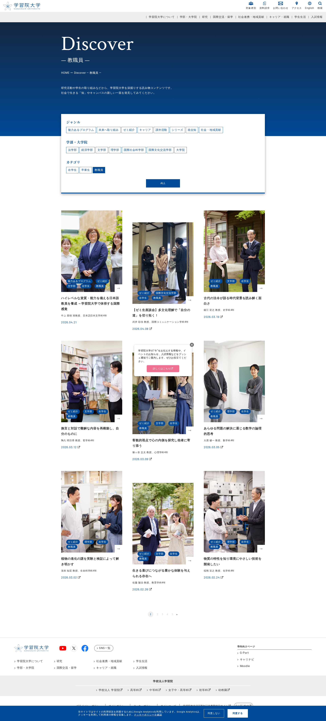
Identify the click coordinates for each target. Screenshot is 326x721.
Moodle (245, 666)
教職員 (99, 170)
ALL (163, 183)
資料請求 (264, 8)
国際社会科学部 (134, 150)
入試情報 (317, 17)
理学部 (115, 150)
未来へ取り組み (109, 129)
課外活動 (161, 129)
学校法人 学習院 (109, 690)
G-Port (244, 652)
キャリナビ (247, 659)
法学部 (72, 150)
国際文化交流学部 (160, 150)
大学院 (180, 150)
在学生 (72, 170)
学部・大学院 (188, 17)
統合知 (192, 129)
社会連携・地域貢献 (251, 17)
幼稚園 (222, 690)
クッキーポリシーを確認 (148, 714)
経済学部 (87, 150)
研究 (205, 17)
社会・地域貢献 (211, 129)
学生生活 (300, 17)
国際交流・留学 (223, 17)
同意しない (214, 713)
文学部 (101, 150)
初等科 (203, 690)
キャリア (145, 129)
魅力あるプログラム (81, 129)
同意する (238, 713)
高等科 (134, 690)
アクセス (297, 8)
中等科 (153, 690)
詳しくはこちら (162, 368)
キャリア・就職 (279, 17)
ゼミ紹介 (129, 129)
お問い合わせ (280, 8)
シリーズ (177, 129)
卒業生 (85, 170)
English (309, 8)
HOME (65, 72)
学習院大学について (162, 17)
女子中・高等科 (178, 690)
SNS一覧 (105, 648)
